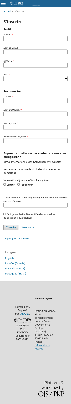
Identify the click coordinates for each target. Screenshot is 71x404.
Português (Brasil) (15, 273)
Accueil (7, 11)
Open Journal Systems (18, 238)
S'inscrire (11, 227)
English (9, 258)
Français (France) (15, 268)
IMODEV (24, 313)
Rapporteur (26, 184)
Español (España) (15, 263)
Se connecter (28, 227)
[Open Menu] (3, 3)
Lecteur (10, 184)
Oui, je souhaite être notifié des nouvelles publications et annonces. (29, 216)
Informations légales (42, 347)
